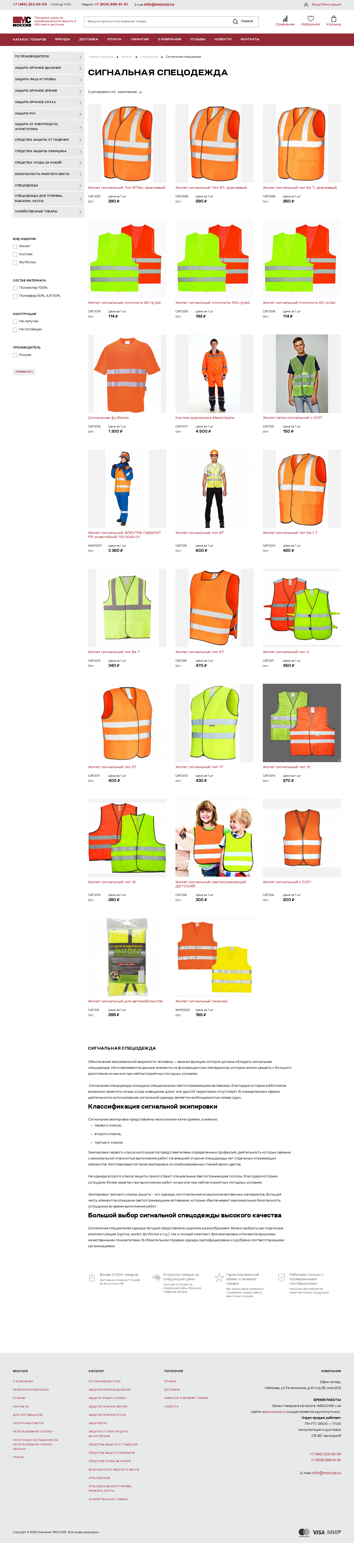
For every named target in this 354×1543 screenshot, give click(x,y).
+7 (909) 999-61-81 (111, 4)
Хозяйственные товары (108, 1499)
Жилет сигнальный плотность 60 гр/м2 (299, 303)
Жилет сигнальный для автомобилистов (125, 1001)
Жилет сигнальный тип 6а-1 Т (290, 533)
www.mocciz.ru (274, 1412)
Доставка (88, 39)
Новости (223, 39)
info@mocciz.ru (159, 5)
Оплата (114, 39)
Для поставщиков (28, 1415)
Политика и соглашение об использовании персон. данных (35, 1445)
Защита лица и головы (107, 1398)
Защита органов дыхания (110, 1390)
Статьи (18, 1457)
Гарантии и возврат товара (186, 1398)
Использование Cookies (32, 1432)
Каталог (126, 57)
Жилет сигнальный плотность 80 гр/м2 (124, 303)
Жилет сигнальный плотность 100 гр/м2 (212, 303)
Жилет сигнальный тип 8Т (199, 533)
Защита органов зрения (108, 1407)
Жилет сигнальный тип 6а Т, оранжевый (300, 188)
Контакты (250, 39)
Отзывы (198, 39)
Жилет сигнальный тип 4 (286, 652)
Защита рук (98, 1423)
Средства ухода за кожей (110, 1461)
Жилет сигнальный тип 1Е (112, 882)
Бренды (62, 39)
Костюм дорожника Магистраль (205, 418)
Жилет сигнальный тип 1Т (199, 767)
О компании (169, 39)
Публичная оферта (28, 1423)
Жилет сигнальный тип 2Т (112, 767)
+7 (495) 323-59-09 (30, 4)
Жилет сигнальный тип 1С (287, 767)
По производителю (105, 1381)
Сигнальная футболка (108, 418)
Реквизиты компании (31, 1390)
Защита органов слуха (107, 1415)
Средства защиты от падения (113, 1445)
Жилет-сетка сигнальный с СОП (292, 418)
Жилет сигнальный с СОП (287, 882)
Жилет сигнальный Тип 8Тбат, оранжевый (127, 188)
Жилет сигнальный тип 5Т (199, 652)
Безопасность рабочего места (114, 1470)
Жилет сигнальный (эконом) (201, 1001)
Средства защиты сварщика (112, 1453)
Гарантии (140, 39)
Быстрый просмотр (127, 143)
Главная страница (101, 57)
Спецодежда (149, 57)
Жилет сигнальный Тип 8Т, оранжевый (211, 188)
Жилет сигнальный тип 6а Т (114, 652)
